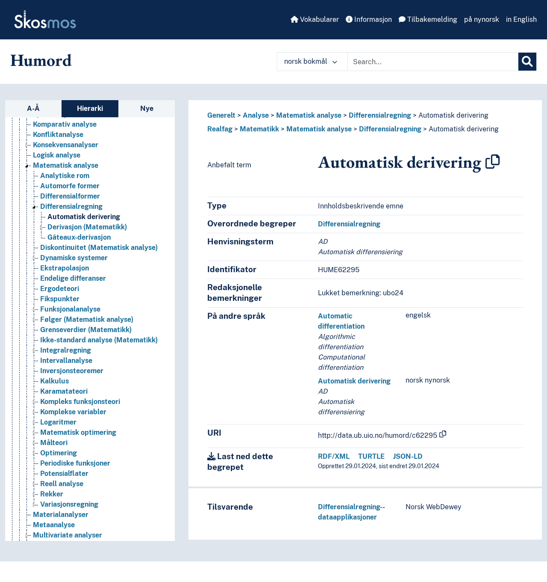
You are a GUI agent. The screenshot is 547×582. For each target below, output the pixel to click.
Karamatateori (64, 391)
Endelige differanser (73, 278)
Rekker (51, 494)
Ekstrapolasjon (64, 268)
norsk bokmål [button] (306, 61)
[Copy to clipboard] (492, 161)
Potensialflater (64, 473)
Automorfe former (70, 186)
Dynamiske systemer (74, 258)
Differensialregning (71, 206)
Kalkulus (54, 381)
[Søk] (527, 61)
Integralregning (65, 350)
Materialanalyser (60, 515)
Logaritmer (58, 422)
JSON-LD (408, 456)
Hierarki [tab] (90, 108)
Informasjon (372, 19)
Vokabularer (318, 19)
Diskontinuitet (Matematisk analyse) (99, 247)
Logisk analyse (56, 155)
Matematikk (259, 129)
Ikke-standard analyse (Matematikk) (99, 340)
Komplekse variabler (73, 412)
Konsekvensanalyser (65, 145)
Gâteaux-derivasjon (79, 237)
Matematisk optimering (78, 432)
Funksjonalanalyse (70, 309)
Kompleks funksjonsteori (80, 402)
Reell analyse (61, 484)
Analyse (256, 115)
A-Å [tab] (33, 108)
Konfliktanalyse (58, 135)
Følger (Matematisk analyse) (86, 319)
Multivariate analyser (67, 535)
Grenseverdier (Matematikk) (86, 330)
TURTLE (371, 456)
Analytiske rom (64, 176)
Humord (41, 60)
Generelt (221, 115)
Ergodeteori (59, 289)
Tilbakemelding (431, 19)
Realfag (219, 129)
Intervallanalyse (66, 360)
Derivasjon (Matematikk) (87, 227)
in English (521, 19)
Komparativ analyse (65, 124)
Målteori (54, 443)
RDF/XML (334, 456)
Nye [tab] (146, 108)
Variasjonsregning (69, 504)
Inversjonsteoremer (71, 371)
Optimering (58, 453)
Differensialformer (70, 196)
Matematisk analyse (65, 165)
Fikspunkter (59, 299)
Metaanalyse (54, 525)
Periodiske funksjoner (75, 463)
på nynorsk (481, 19)
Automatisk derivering (83, 217)
